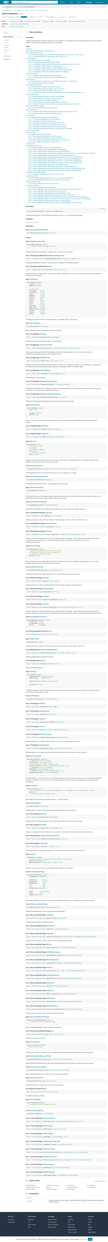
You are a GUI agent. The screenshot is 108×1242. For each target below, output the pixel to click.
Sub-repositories (52, 1222)
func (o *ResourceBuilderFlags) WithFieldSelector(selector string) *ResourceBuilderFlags (54, 159)
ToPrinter (48, 531)
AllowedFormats (51, 523)
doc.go (48, 1187)
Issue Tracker (71, 1224)
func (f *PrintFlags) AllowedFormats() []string (41, 121)
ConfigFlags (33, 279)
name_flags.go (71, 1189)
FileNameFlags (34, 405)
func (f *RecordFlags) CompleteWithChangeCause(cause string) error (49, 140)
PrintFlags (32, 671)
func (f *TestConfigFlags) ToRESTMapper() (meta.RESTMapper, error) (49, 193)
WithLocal (50, 990)
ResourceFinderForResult (38, 1067)
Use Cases (10, 1219)
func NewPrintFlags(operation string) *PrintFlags (42, 117)
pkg (27, 10)
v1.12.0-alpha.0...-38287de (11, 17)
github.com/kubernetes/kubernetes (19, 24)
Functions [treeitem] (6, 50)
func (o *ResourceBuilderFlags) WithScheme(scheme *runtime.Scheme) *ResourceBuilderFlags (56, 168)
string (39, 284)
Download (70, 1219)
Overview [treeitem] (6, 40)
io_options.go (71, 1185)
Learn (71, 2)
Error (50, 631)
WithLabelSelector (53, 975)
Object (68, 258)
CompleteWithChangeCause (50, 835)
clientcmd (58, 384)
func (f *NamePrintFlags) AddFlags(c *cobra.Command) (45, 98)
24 (63, 17)
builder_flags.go (30, 1185)
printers (67, 534)
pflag (52, 337)
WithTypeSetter (43, 745)
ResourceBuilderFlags (36, 871)
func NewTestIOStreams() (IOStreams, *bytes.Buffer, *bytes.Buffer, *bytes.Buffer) (52, 81)
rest (52, 360)
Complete (45, 596)
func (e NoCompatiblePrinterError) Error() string (42, 108)
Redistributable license (32, 21)
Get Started (32, 1216)
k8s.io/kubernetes (18, 10)
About (70, 1216)
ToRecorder (44, 843)
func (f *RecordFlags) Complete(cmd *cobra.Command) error (46, 138)
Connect (91, 1216)
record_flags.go (91, 1187)
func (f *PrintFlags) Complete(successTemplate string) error (46, 123)
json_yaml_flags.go (72, 1187)
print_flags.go (91, 1185)
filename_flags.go (51, 1189)
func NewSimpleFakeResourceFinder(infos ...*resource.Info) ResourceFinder (50, 178)
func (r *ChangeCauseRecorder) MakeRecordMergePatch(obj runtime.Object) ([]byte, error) (55, 54)
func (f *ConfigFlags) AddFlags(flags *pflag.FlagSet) (44, 62)
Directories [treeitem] (6, 59)
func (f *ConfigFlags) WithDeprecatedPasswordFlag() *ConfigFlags (48, 71)
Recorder (51, 846)
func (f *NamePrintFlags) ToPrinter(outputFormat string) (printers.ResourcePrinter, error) (54, 104)
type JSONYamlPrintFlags (33, 85)
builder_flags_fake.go (32, 1187)
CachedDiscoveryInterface (67, 348)
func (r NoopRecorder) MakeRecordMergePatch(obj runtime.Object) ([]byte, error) (53, 111)
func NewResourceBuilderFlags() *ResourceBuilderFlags (45, 147)
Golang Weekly (92, 1232)
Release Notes (71, 1227)
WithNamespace (48, 1164)
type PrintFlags (30, 115)
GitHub (90, 1222)
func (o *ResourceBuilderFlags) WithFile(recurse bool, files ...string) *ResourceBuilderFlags (55, 161)
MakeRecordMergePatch (55, 255)
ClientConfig (66, 384)
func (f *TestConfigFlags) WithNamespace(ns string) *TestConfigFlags (49, 200)
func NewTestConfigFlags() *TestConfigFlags (41, 187)
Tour (29, 1222)
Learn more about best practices (77, 21)
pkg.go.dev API (52, 1227)
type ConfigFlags (31, 58)
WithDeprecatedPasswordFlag (50, 394)
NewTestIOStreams (36, 465)
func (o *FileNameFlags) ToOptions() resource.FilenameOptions (47, 77)
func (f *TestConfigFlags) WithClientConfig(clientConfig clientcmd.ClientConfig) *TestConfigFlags (57, 197)
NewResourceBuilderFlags (38, 904)
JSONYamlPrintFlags (36, 487)
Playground (31, 1219)
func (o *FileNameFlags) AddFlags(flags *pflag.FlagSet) (45, 75)
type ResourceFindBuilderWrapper (36, 172)
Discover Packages (7, 10)
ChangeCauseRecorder (37, 241)
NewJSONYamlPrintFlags (37, 502)
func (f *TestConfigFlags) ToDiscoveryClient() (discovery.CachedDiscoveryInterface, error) (55, 189)
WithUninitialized (52, 1006)
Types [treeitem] (5, 52)
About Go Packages (53, 1224)
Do (53, 1031)
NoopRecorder (34, 639)
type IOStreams (30, 79)
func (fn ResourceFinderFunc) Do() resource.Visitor (43, 183)
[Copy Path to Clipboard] (46, 10)
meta (52, 373)
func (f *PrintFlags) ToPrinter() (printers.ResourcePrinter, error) (47, 125)
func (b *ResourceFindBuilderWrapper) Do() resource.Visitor (46, 174)
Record (49, 266)
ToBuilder (50, 933)
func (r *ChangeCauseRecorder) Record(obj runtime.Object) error (48, 56)
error (51, 233)
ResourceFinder (91, 936)
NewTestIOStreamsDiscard (38, 476)
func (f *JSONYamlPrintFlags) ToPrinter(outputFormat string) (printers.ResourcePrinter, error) (56, 92)
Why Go (62, 2)
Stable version (61, 21)
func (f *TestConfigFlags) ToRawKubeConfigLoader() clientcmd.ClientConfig (51, 195)
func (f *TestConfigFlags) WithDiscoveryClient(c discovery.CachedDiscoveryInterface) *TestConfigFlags (59, 198)
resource (51, 436)
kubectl (32, 10)
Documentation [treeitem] (8, 37)
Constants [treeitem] (6, 45)
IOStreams (32, 441)
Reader (35, 447)
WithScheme (51, 998)
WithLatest (50, 983)
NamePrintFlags (34, 546)
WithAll (49, 944)
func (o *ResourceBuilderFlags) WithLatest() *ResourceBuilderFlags (48, 164)
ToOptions (45, 433)
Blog (69, 1222)
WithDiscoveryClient (50, 1156)
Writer (35, 451)
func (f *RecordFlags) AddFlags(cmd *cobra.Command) (45, 136)
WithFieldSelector (53, 960)
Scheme (61, 748)
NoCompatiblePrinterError (38, 617)
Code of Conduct (72, 1232)
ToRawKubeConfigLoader (48, 381)
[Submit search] (56, 2)
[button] (11, 21)
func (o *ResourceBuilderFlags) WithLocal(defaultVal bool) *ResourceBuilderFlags (52, 166)
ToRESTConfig (45, 357)
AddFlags (43, 334)
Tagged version (47, 21)
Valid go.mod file (16, 21)
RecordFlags (33, 785)
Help (29, 1227)
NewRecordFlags (35, 803)
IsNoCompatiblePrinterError (38, 230)
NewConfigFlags (35, 323)
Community (99, 2)
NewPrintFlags (34, 696)
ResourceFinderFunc (36, 1078)
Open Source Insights (17, 26)
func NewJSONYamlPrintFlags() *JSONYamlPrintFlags (44, 87)
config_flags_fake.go (52, 1185)
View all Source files (100, 1181)
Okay (90, 1239)
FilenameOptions (60, 436)
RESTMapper (57, 373)
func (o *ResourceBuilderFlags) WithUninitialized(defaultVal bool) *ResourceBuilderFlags (54, 170)
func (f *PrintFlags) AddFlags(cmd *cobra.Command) (44, 119)
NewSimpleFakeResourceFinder (40, 1056)
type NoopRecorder (32, 109)
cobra (54, 515)
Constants (29, 49)
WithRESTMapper (49, 1172)
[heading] (6, 2)
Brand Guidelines (72, 1229)
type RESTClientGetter (32, 130)
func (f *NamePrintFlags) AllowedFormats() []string (43, 100)
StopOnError (51, 926)
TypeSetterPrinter (52, 681)
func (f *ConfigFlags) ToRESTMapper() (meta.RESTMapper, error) (48, 68)
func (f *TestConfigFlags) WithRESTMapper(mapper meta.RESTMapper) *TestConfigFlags (55, 202)
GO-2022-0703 (16, 7)
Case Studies (11, 1222)
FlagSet (56, 337)
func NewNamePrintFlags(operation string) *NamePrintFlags (46, 96)
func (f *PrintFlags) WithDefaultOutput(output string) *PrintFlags (47, 126)
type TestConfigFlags (32, 185)
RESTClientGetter (35, 756)
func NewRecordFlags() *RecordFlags (39, 134)
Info (61, 1059)
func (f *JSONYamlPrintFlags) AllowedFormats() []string (45, 90)
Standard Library (52, 1219)
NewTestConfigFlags (36, 1110)
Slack (89, 1224)
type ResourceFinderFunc (33, 181)
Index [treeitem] (5, 42)
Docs (78, 2)
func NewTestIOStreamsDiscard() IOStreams (41, 83)
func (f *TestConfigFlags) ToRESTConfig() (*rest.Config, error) (47, 191)
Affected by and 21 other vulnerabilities (19, 7)
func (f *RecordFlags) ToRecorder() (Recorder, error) (44, 142)
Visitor (61, 1034)
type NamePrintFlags (32, 94)
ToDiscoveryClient (46, 345)
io (31, 447)
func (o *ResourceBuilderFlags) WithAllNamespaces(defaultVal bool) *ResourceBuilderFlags (55, 157)
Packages (89, 2)
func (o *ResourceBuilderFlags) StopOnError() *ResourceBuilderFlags (49, 151)
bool (55, 233)
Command (58, 515)
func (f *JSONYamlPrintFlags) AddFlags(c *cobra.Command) (46, 89)
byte (74, 258)
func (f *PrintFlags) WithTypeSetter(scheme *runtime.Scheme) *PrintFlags (50, 128)
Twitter (90, 1219)
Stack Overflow (32, 1224)
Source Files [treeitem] (7, 56)
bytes (51, 468)
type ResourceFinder (32, 176)
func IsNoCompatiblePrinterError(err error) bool (40, 51)
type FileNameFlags (32, 73)
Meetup (90, 1229)
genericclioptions (40, 10)
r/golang (90, 1227)
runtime (63, 258)
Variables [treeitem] (6, 47)
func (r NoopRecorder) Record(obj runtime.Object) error (45, 113)
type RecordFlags (31, 132)
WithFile (49, 967)
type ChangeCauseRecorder (34, 53)
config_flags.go (30, 1189)
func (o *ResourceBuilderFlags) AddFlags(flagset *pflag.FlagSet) (47, 149)
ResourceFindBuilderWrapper (39, 1017)
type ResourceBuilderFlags (34, 145)
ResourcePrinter (75, 534)
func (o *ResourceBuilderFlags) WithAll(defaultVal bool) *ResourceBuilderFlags (51, 155)
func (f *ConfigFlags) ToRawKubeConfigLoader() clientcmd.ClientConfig (50, 70)
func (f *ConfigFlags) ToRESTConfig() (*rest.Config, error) (45, 66)
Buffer (56, 468)
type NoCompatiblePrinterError (35, 106)
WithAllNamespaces (53, 952)
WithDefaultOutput (45, 734)
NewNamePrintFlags (36, 567)
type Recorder (30, 144)
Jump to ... (6, 32)
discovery (57, 348)
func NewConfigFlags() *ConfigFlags (39, 60)
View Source (103, 208)
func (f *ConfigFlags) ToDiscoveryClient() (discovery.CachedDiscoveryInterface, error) (54, 64)
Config (56, 360)
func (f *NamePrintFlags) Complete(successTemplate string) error (48, 102)
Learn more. (83, 1239)
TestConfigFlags (35, 1099)
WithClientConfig (49, 1149)
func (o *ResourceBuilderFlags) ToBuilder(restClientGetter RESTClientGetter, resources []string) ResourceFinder (61, 153)
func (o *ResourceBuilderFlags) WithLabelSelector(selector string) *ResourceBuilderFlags (55, 162)
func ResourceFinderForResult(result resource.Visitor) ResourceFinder (49, 180)
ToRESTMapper (45, 370)
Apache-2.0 (53, 17)
